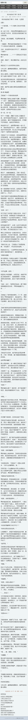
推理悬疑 (3, 7)
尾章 (18, 691)
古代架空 (8, 5)
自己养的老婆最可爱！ (7, 706)
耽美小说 (3, 2)
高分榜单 (25, 7)
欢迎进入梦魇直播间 (6, 696)
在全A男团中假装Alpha (7, 714)
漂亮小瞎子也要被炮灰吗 (8, 712)
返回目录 (7, 691)
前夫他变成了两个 (13, 11)
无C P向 (19, 7)
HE (20, 16)
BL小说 (22, 718)
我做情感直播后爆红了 (7, 710)
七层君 (6, 16)
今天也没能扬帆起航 (6, 702)
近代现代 (3, 5)
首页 (2, 11)
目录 (21, 691)
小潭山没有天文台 (6, 698)
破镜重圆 (14, 16)
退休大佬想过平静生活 (7, 700)
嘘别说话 (3, 708)
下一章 (14, 691)
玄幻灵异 (19, 5)
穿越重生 (14, 5)
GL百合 (14, 7)
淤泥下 (3, 704)
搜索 (25, 2)
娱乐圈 (17, 16)
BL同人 (8, 7)
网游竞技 (25, 5)
